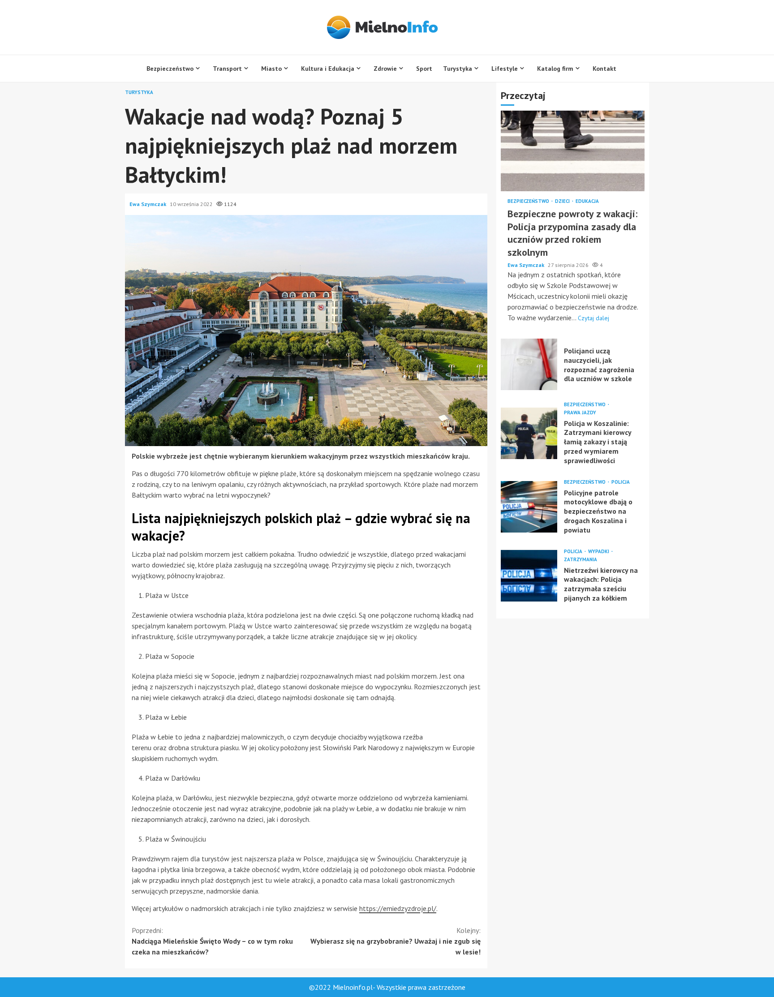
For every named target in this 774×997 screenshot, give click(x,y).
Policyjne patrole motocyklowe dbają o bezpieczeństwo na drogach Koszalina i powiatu (529, 507)
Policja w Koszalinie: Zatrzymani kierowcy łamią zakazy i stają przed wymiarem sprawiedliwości (529, 433)
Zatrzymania (580, 559)
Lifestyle (504, 68)
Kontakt (604, 68)
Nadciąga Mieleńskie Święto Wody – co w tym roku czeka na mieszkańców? (212, 941)
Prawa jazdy (580, 412)
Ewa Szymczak (148, 204)
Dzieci (563, 201)
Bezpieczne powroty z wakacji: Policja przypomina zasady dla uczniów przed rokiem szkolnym (573, 151)
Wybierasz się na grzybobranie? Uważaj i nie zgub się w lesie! (395, 941)
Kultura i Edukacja (327, 68)
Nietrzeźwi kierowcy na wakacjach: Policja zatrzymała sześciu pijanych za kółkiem (529, 576)
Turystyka (457, 68)
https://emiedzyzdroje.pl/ (397, 908)
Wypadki (599, 551)
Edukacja (587, 201)
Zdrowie (385, 68)
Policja (620, 482)
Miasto (271, 68)
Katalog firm (555, 68)
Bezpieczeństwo (170, 68)
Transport (227, 68)
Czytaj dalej (593, 318)
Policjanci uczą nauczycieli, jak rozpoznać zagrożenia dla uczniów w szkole (529, 364)
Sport (424, 68)
